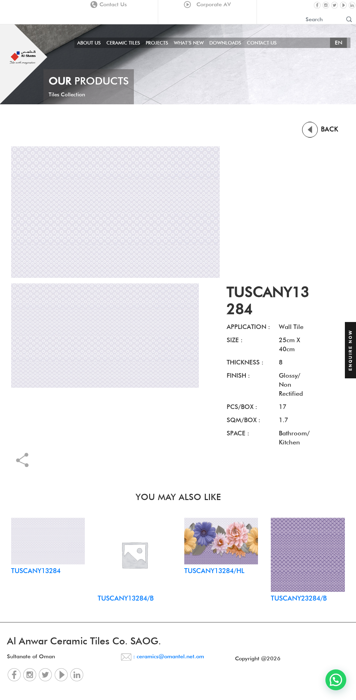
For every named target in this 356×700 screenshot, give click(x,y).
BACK (328, 129)
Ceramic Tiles (123, 43)
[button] (335, 679)
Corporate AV (212, 4)
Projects (157, 43)
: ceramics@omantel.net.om (167, 656)
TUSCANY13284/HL (214, 570)
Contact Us (113, 4)
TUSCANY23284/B (299, 598)
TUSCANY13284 (35, 570)
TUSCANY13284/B (126, 598)
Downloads (225, 43)
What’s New (189, 43)
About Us (89, 43)
